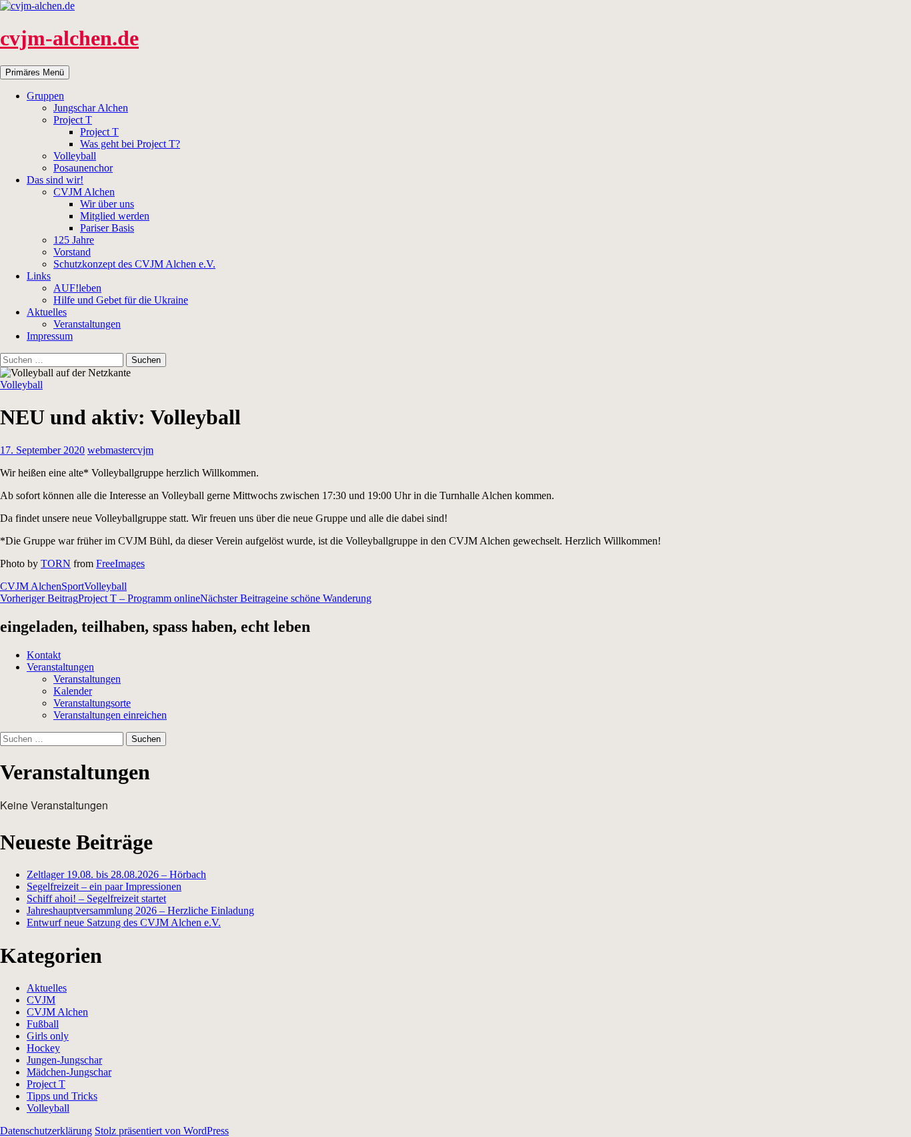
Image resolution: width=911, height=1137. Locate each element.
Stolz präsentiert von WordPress (162, 1130)
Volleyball (74, 155)
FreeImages (120, 563)
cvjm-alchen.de (69, 38)
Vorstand (72, 252)
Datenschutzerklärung (46, 1130)
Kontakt (44, 655)
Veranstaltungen (87, 324)
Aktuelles (47, 312)
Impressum (50, 336)
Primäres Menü (34, 72)
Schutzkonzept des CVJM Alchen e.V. (134, 264)
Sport (72, 586)
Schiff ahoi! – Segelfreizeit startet (96, 898)
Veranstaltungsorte (92, 703)
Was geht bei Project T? (130, 143)
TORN (56, 563)
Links (39, 276)
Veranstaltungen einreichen (110, 715)
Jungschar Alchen (90, 107)
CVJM (41, 1000)
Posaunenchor (83, 167)
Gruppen (45, 95)
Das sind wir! (55, 179)
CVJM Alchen (84, 192)
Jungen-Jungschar (64, 1060)
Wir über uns (107, 204)
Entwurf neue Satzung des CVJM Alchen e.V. (124, 922)
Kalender (72, 691)
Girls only (48, 1036)
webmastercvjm (120, 450)
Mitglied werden (114, 216)
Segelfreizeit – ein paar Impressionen (104, 886)
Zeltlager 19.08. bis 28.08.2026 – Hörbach (116, 874)
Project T (72, 119)
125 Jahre (73, 240)
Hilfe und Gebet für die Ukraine (120, 300)
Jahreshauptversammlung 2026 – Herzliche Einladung (140, 910)
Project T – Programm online (100, 598)
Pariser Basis (107, 228)
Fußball (43, 1024)
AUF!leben (77, 288)
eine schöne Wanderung (285, 598)
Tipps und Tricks (62, 1096)
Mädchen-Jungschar (69, 1072)
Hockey (43, 1048)
